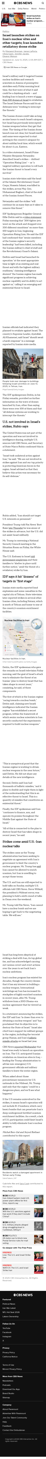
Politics (42, 9)
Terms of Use (8, 1365)
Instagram (7, 1337)
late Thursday (16, 528)
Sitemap (6, 1398)
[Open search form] (43, 3)
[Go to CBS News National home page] (23, 3)
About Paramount (10, 1409)
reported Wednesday (25, 1046)
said (39, 866)
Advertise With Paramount (14, 1413)
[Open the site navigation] (8, 3)
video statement (32, 217)
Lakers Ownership (11, 1317)
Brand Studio (8, 1393)
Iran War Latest (9, 1308)
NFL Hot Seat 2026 (11, 1312)
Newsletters (8, 1381)
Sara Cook (24, 1183)
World (33, 9)
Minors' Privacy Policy (12, 1369)
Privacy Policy (9, 1353)
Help (5, 1422)
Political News (9, 1304)
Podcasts (6, 1385)
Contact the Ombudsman (14, 1430)
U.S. (4, 9)
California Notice (10, 1357)
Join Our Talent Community (15, 1418)
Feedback (7, 1426)
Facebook (7, 1332)
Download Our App (11, 1389)
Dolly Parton (23, 9)
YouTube (6, 1328)
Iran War (11, 9)
